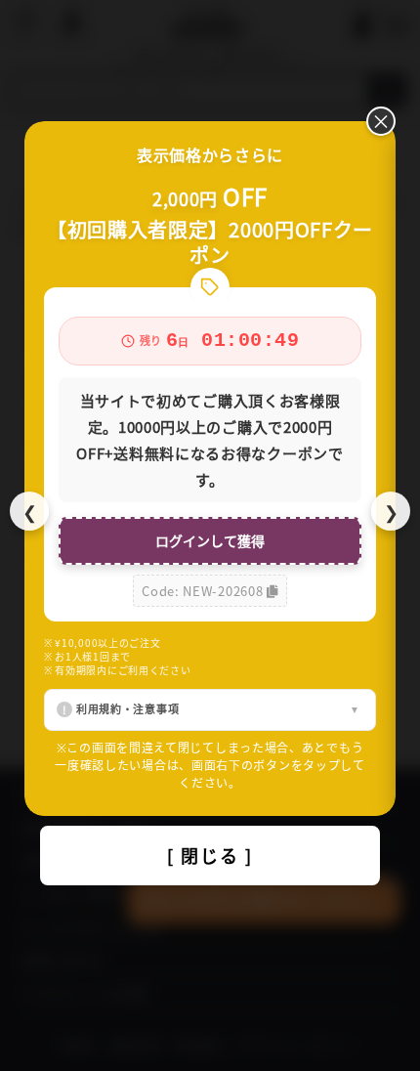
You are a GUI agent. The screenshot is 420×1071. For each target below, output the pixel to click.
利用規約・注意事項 (127, 708)
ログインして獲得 (210, 540)
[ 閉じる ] (210, 855)
